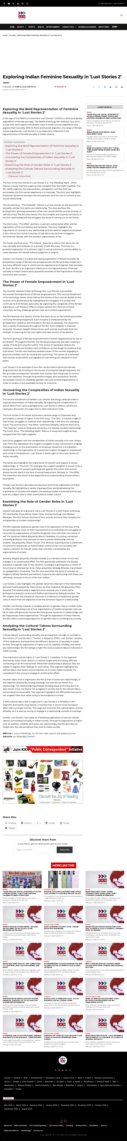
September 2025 (11, 1109)
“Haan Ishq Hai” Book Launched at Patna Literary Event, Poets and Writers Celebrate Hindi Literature (104, 116)
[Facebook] (4, 3)
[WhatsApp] (93, 87)
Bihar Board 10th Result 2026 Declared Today (101, 133)
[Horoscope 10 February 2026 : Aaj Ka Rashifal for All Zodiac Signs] (63, 986)
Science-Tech (49, 889)
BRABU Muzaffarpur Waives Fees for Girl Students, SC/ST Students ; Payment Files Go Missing (104, 928)
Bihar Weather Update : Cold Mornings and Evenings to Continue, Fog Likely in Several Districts (104, 1037)
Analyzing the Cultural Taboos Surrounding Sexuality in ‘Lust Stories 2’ (40, 170)
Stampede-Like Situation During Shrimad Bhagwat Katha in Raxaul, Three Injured (22, 1036)
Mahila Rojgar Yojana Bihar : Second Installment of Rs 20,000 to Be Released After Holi (20, 928)
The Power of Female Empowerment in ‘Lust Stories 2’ (38, 153)
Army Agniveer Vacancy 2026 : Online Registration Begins (61, 927)
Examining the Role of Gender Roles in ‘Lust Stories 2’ (38, 164)
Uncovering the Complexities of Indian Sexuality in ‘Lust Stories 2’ (40, 159)
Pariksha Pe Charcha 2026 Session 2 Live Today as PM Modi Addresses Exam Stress (63, 1037)
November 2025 (84, 1105)
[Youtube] (8, 3)
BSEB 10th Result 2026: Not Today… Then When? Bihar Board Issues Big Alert (103, 150)
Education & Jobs (51, 924)
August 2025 (27, 1109)
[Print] (121, 87)
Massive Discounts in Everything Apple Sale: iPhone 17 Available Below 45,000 (62, 892)
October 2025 (100, 1105)
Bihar (89, 112)
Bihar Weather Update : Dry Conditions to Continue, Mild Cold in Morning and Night (21, 965)
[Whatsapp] (27, 3)
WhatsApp (26, 733)
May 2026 (8, 1105)
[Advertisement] (73, 15)
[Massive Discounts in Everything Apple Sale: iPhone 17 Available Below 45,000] (63, 879)
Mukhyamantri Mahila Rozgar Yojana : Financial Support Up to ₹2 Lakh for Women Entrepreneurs (21, 1000)
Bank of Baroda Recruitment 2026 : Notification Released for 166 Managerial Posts (102, 1000)
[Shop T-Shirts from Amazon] (43, 782)
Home (5, 35)
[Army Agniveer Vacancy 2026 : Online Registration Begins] (63, 914)
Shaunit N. (61, 87)
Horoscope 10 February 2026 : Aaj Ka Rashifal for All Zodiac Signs (61, 999)
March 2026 (21, 1105)
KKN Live (7, 733)
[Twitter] (13, 3)
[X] (104, 87)
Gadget (88, 961)
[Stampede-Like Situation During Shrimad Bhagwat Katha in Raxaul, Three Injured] (22, 1023)
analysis (64, 733)
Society (12, 35)
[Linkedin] (18, 3)
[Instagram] (22, 3)
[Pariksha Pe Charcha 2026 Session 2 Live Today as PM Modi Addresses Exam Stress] (63, 1023)
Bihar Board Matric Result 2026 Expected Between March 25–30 (102, 167)
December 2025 (67, 1105)
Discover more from (19, 176)
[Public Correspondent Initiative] (43, 749)
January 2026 (51, 1105)
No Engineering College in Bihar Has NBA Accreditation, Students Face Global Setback (63, 965)
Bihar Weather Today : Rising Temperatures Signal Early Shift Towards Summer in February (101, 893)
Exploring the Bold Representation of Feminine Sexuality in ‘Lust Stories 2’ (42, 147)
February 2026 (36, 1105)
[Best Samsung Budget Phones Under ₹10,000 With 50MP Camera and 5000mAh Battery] (104, 951)
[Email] (116, 87)
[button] (121, 15)
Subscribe (65, 850)
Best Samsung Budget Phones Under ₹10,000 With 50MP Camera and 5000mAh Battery (104, 965)
